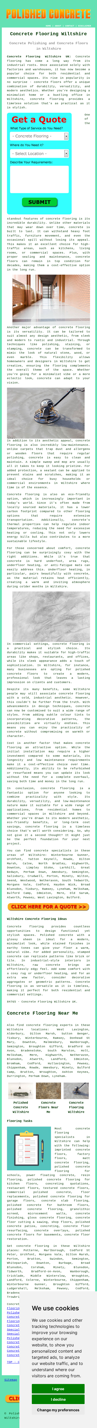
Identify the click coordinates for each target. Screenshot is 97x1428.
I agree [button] (58, 1389)
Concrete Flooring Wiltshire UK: (39, 56)
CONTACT (69, 26)
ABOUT (58, 26)
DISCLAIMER (84, 26)
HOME (48, 26)
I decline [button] (58, 1399)
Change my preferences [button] (58, 1410)
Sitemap (10, 1379)
